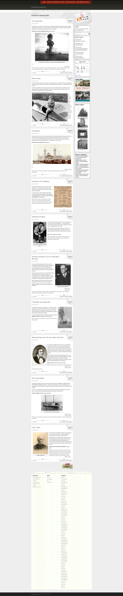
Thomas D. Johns (59, 455)
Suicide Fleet (51, 69)
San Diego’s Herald (79, 53)
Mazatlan (51, 416)
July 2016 (63, 496)
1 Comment (34, 72)
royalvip (77, 164)
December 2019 (64, 482)
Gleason (58, 67)
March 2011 (63, 570)
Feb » (80, 75)
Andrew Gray (60, 449)
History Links (76, 10)
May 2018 (63, 490)
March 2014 (63, 521)
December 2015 (64, 504)
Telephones (48, 203)
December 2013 (64, 524)
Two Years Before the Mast (37, 368)
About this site (70, 1)
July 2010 (63, 582)
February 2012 (64, 552)
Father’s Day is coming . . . (80, 41)
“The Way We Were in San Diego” (56, 1)
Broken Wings (36, 78)
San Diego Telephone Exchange (42, 201)
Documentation (36, 479)
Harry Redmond (64, 67)
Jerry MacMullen (35, 69)
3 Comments (34, 460)
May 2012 (63, 548)
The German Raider (38, 378)
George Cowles (44, 199)
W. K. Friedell (57, 69)
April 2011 (63, 568)
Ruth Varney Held (63, 170)
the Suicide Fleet (51, 31)
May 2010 (63, 585)
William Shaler (35, 319)
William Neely (56, 239)
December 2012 (64, 540)
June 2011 (63, 565)
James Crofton (59, 291)
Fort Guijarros (37, 318)
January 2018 (64, 491)
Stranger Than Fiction (86, 10)
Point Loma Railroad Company (54, 170)
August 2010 (63, 581)
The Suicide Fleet (37, 21)
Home (44, 1)
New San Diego (61, 454)
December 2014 (64, 510)
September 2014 (64, 515)
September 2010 (64, 579)
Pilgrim (68, 366)
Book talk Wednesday (84, 164)
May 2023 (63, 477)
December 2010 (64, 574)
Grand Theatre (58, 236)
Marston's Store (59, 237)
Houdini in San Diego (38, 217)
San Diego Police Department (48, 292)
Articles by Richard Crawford (39, 10)
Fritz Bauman (40, 416)
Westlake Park (50, 239)
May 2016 (63, 499)
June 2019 (63, 483)
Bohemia (42, 67)
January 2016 (64, 502)
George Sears (39, 291)
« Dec (76, 75)
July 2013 (63, 532)
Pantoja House (52, 455)
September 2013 (64, 529)
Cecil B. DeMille (47, 67)
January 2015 (64, 508)
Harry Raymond (45, 291)
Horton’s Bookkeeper (79, 57)
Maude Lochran (46, 416)
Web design (33, 594)
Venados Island (68, 416)
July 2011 (63, 563)
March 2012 (63, 551)
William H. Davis (68, 456)
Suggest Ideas (36, 482)
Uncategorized (35, 13)
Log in (48, 477)
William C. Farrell (66, 455)
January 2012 (64, 554)
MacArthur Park (53, 237)
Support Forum (36, 483)
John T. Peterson (65, 291)
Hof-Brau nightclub (52, 291)
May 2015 (63, 507)
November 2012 (64, 541)
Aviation (69, 98)
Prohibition (39, 292)
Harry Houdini (64, 236)
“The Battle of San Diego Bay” (41, 302)
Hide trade (52, 364)
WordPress (49, 482)
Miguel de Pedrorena (53, 454)
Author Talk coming (84, 165)
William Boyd (62, 69)
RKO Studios (41, 69)
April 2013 (63, 537)
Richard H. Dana (68, 367)
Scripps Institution (57, 416)
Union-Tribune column (82, 1)
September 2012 (64, 543)
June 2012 (63, 546)
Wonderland (36, 131)
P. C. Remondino (38, 200)
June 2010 (63, 584)
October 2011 (64, 559)
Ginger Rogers (53, 67)
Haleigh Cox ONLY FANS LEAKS (82, 155)
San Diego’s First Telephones (41, 181)
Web (76, 167)
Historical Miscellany (67, 10)
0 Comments (34, 296)
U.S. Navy (63, 416)
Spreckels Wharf (66, 237)
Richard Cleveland (53, 318)
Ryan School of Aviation (69, 115)
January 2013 (64, 538)
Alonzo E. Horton (37, 199)
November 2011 (64, 557)
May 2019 (63, 485)
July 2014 (63, 516)
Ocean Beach (44, 170)
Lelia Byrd (47, 318)
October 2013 (64, 527)
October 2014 (64, 513)
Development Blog (37, 477)
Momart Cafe (34, 292)
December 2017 (64, 493)
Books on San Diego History (53, 10)
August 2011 (63, 562)
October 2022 (64, 479)
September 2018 (64, 488)
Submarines (46, 69)
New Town (66, 454)
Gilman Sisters (52, 236)
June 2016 (63, 497)
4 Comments (34, 421)
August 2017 (63, 494)
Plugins (34, 480)
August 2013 (63, 530)
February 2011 (64, 571)
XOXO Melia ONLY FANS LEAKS (81, 170)
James (68, 67)
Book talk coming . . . (79, 44)
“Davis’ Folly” (36, 427)
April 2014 (63, 519)
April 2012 (63, 549)
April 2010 (63, 587)
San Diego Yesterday (38, 7)
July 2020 (63, 480)
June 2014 (63, 518)
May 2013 (63, 535)
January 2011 (64, 573)
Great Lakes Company (69, 104)
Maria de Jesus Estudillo (65, 452)
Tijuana (69, 118)
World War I (34, 418)
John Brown (42, 318)
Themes (34, 485)
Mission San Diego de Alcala (60, 364)
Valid (49, 479)
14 (84, 68)
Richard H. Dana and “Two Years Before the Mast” (48, 337)
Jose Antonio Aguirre (56, 452)
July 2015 (63, 505)
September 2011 (64, 560)
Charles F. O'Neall (38, 170)
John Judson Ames (61, 451)
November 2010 (64, 576)
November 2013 (64, 526)
